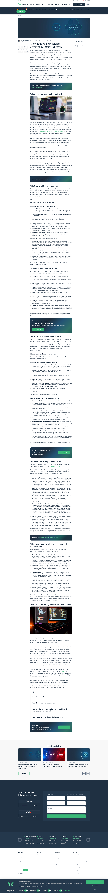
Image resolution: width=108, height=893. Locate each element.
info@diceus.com (78, 0)
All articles (24, 773)
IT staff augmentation (78, 873)
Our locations (21, 867)
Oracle (38, 873)
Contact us (79, 4)
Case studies (64, 4)
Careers (22, 870)
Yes (19, 51)
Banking (57, 858)
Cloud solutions (40, 855)
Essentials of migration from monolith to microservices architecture (27, 766)
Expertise (57, 4)
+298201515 (76, 838)
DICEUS (19, 15)
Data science (40, 870)
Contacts (20, 873)
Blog (70, 4)
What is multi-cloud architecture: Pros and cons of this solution (77, 765)
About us (20, 855)
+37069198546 (64, 838)
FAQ (76, 51)
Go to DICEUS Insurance (22, 0)
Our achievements (22, 858)
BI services (39, 864)
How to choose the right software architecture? (81, 49)
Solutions (43, 4)
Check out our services (37, 87)
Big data (39, 867)
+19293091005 (87, 0)
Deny (95, 889)
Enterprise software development (81, 861)
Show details (67, 890)
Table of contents (79, 41)
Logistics (57, 864)
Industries (50, 4)
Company (31, 4)
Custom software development (80, 855)
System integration (77, 867)
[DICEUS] (23, 4)
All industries (58, 873)
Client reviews (21, 864)
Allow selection (95, 885)
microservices (55, 315)
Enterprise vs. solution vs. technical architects (51, 179)
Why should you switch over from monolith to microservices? (81, 46)
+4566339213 (40, 838)
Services (37, 4)
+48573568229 (52, 838)
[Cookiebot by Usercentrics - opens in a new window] (10, 890)
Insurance (57, 855)
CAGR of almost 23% (55, 466)
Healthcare (57, 870)
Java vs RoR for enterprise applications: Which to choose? (52, 765)
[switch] (38, 890)
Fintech (56, 861)
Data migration (76, 870)
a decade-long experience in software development (51, 131)
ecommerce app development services (48, 537)
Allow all (95, 882)
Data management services (43, 861)
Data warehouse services (43, 858)
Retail (56, 867)
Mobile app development (79, 864)
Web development (77, 858)
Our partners (21, 861)
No (25, 51)
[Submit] (88, 4)
